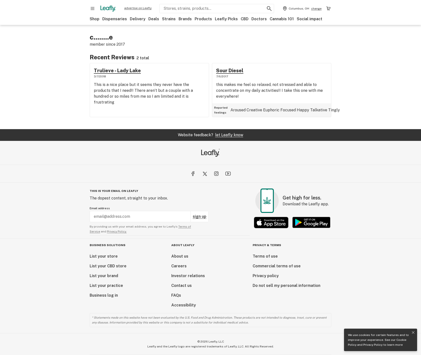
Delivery (137, 19)
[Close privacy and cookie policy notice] (413, 332)
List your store (104, 256)
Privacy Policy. (117, 231)
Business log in (104, 295)
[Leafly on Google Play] (311, 222)
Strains (169, 19)
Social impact (309, 19)
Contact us (181, 285)
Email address (100, 208)
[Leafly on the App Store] (271, 222)
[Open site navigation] (93, 8)
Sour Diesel (229, 70)
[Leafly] (107, 8)
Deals (153, 19)
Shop (94, 19)
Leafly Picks (226, 19)
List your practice (106, 285)
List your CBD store (108, 266)
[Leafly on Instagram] (216, 174)
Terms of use (265, 256)
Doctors (259, 19)
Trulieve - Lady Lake (117, 70)
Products (203, 19)
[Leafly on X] (204, 174)
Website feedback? (210, 135)
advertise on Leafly (138, 8)
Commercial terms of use (277, 266)
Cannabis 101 (282, 19)
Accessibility (183, 305)
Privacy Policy (373, 344)
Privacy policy (266, 275)
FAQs (176, 295)
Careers (179, 266)
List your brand (104, 275)
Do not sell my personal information (286, 285)
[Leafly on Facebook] (193, 173)
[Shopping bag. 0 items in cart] (328, 8)
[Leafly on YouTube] (228, 174)
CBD (245, 19)
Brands (185, 19)
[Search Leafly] (269, 8)
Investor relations (188, 275)
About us (179, 256)
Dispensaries (114, 19)
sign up (199, 216)
